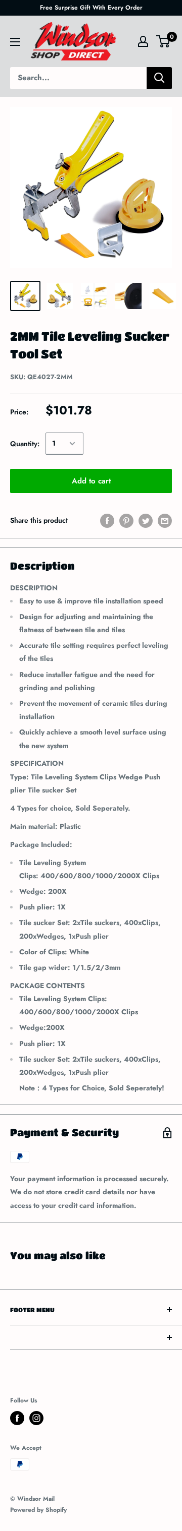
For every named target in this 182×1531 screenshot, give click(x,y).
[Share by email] (165, 520)
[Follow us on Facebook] (17, 1418)
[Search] (159, 78)
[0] (163, 41)
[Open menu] (15, 42)
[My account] (143, 41)
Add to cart (91, 480)
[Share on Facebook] (107, 520)
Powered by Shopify (38, 1509)
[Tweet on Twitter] (146, 520)
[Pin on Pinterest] (126, 520)
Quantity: (24, 444)
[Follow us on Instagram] (36, 1418)
